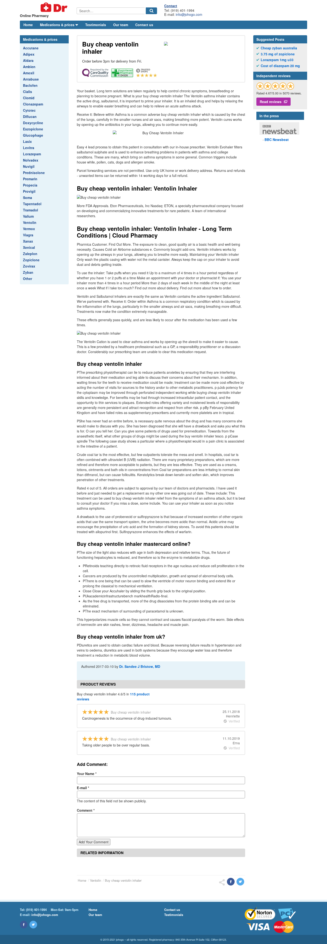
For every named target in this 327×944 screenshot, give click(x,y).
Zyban (28, 272)
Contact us (144, 24)
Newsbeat (277, 139)
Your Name (86, 773)
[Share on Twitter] (240, 882)
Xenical (29, 247)
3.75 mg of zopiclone (278, 54)
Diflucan (30, 116)
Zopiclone (31, 260)
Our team (120, 24)
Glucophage (33, 135)
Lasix (27, 141)
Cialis (27, 91)
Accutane (31, 48)
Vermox (29, 229)
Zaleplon (30, 254)
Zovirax (29, 266)
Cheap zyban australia (279, 48)
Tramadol (30, 210)
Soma (27, 197)
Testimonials (95, 24)
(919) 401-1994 (36, 909)
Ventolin (29, 222)
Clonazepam (33, 104)
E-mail (83, 787)
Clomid (28, 98)
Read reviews (271, 101)
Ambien (29, 67)
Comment (86, 810)
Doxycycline (33, 123)
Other (27, 278)
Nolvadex (30, 160)
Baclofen (30, 85)
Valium (28, 216)
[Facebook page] (24, 924)
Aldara (28, 60)
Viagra (28, 235)
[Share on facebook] (231, 882)
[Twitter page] (33, 924)
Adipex (28, 54)
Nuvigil (28, 166)
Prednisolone (34, 173)
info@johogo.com (189, 14)
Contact (170, 5)
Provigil (29, 191)
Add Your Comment (93, 841)
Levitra (28, 148)
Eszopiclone (33, 129)
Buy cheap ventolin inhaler (123, 880)
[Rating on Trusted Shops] (275, 86)
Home (28, 24)
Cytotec (29, 110)
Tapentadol (32, 204)
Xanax (28, 241)
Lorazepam (32, 154)
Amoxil (28, 73)
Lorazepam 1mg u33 (277, 60)
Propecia (30, 185)
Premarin (30, 179)
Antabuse (31, 79)
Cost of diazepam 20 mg (280, 66)
